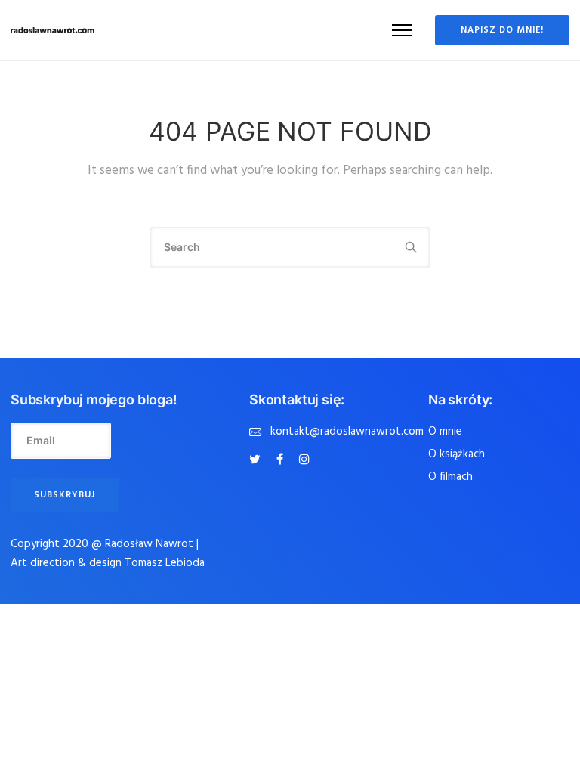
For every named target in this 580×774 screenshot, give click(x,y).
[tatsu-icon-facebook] (282, 459)
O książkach (456, 454)
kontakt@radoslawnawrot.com (347, 432)
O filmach (450, 477)
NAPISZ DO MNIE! (502, 30)
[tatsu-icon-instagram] (304, 459)
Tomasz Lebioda (165, 563)
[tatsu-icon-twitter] (257, 459)
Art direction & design (68, 563)
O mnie (445, 432)
